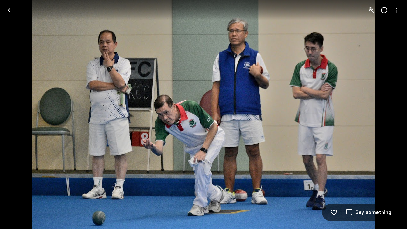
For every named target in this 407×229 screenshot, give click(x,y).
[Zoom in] (371, 10)
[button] (18, 114)
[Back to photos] (10, 10)
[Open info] (384, 10)
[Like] (334, 212)
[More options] (396, 10)
